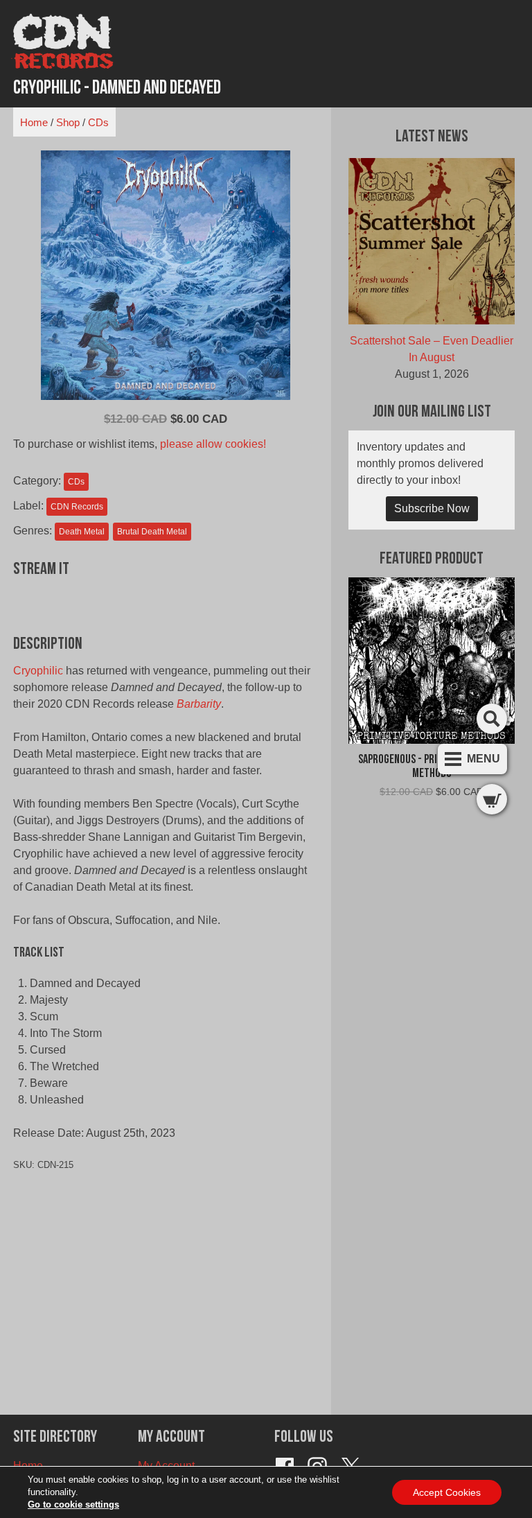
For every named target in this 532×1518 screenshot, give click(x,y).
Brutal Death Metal (152, 531)
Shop (68, 122)
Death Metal (82, 531)
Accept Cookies (447, 1492)
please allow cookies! (213, 444)
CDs (98, 122)
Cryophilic (38, 671)
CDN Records (77, 507)
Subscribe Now (432, 508)
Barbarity (199, 704)
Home (34, 122)
